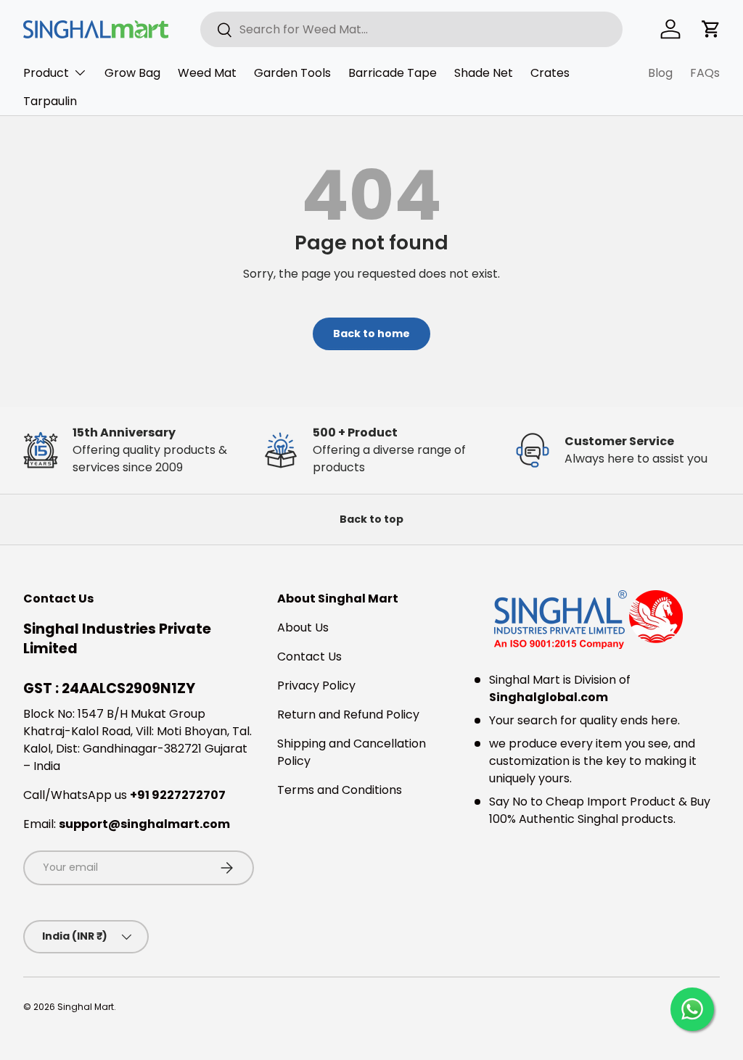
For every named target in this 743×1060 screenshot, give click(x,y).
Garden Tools (292, 73)
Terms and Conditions (339, 790)
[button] (711, 29)
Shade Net (483, 73)
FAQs (705, 73)
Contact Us (309, 656)
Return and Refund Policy (348, 714)
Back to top (371, 519)
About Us (303, 627)
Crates (550, 73)
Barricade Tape (392, 73)
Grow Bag (132, 73)
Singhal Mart (85, 1007)
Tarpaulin (50, 101)
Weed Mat (207, 73)
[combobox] (411, 29)
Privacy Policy (316, 685)
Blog (660, 73)
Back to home (371, 333)
